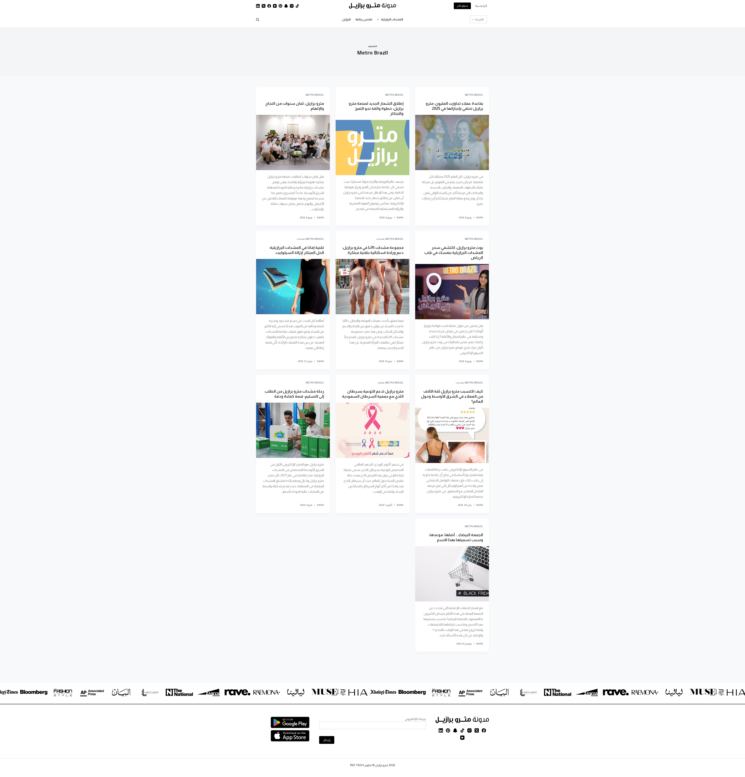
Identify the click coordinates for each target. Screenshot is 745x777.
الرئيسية (481, 5)
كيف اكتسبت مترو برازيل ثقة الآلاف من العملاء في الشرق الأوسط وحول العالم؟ (452, 396)
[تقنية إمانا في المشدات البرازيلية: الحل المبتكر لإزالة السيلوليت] (293, 286)
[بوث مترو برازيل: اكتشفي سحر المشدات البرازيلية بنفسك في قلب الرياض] (452, 291)
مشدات (380, 239)
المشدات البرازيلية (392, 19)
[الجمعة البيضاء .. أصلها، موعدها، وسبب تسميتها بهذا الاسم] (452, 573)
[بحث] (257, 19)
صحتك (381, 382)
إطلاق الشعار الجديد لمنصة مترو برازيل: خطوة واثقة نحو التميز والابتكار (376, 108)
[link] (716, 693)
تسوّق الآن (462, 5)
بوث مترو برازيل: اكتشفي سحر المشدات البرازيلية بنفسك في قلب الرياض (453, 252)
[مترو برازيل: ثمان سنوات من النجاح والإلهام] (293, 142)
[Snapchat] (286, 6)
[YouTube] (275, 6)
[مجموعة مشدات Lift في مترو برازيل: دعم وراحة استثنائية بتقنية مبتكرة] (372, 286)
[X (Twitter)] (263, 6)
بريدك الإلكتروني (415, 719)
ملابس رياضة (363, 19)
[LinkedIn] (258, 6)
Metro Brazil (474, 94)
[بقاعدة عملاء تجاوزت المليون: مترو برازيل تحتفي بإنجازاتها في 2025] (452, 142)
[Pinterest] (280, 6)
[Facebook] (269, 6)
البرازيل (346, 19)
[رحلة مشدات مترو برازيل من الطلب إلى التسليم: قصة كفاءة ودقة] (293, 430)
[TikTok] (297, 6)
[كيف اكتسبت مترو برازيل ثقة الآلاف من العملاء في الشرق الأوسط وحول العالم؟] (452, 435)
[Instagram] (292, 6)
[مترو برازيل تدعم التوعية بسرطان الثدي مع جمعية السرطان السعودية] (372, 430)
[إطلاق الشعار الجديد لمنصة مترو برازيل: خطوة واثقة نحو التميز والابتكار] (372, 147)
